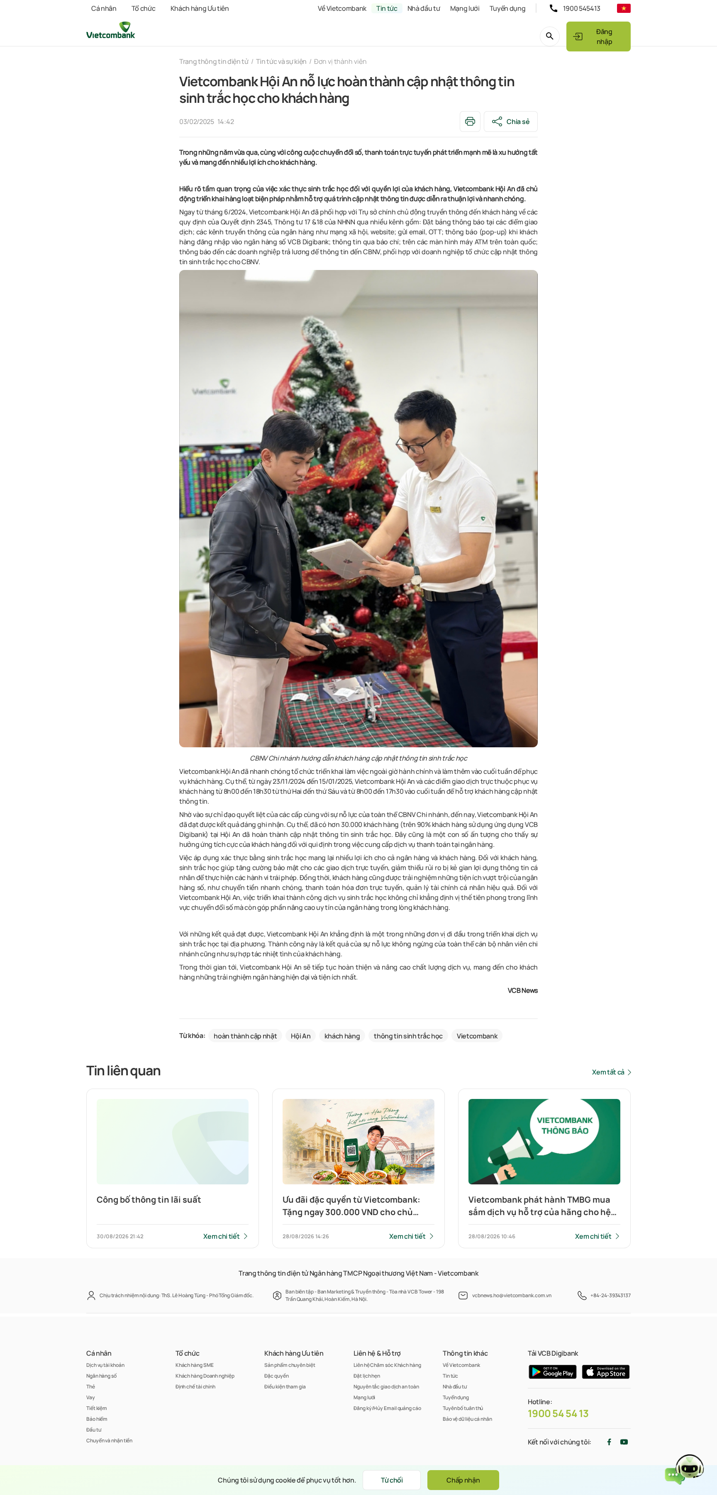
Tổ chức (144, 8)
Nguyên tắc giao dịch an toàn (386, 1386)
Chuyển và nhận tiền (109, 1440)
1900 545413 (581, 8)
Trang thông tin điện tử (214, 61)
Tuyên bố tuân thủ (463, 1408)
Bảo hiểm (96, 1418)
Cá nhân (104, 8)
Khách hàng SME (195, 1365)
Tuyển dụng (508, 8)
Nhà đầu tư (423, 8)
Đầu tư (93, 1429)
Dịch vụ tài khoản (105, 1365)
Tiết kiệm (96, 1408)
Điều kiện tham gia (284, 1386)
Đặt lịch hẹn (367, 1375)
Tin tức (387, 8)
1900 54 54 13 (558, 1413)
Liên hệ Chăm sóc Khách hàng (387, 1365)
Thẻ (90, 1386)
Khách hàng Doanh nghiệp (205, 1375)
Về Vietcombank (342, 8)
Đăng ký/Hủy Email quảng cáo (387, 1408)
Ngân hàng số (101, 1375)
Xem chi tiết (221, 1236)
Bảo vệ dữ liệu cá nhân (467, 1418)
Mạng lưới (465, 8)
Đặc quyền (276, 1375)
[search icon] (550, 36)
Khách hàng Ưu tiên (200, 8)
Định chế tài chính (195, 1386)
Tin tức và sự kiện (281, 61)
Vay (90, 1397)
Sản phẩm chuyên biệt (289, 1365)
